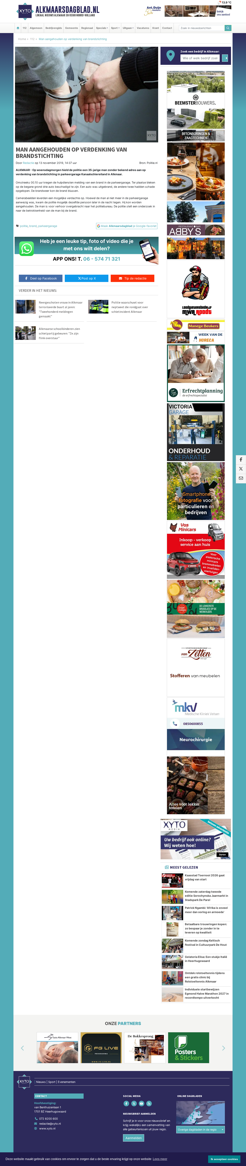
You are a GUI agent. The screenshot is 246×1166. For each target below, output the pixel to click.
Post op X (88, 278)
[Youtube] (141, 1103)
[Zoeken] (228, 28)
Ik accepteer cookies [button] (224, 1159)
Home (22, 39)
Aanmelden (133, 1138)
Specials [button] (101, 28)
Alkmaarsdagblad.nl (67, 9)
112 (25, 28)
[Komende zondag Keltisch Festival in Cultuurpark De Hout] (172, 945)
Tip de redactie (135, 278)
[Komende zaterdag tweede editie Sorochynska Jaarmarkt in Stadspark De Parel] (172, 897)
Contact (167, 28)
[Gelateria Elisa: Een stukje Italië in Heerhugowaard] (172, 962)
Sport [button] (114, 28)
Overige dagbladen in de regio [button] (197, 1129)
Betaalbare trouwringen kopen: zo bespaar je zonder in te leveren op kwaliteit (206, 928)
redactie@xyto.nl (50, 1123)
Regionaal (87, 28)
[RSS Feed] (149, 1103)
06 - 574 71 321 (101, 259)
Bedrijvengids (54, 28)
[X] (134, 1103)
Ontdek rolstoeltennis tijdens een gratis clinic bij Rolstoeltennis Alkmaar (205, 977)
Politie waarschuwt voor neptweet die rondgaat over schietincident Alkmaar (129, 307)
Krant (155, 28)
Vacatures (143, 28)
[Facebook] (126, 1103)
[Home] (18, 28)
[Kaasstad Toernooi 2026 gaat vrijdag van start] (172, 880)
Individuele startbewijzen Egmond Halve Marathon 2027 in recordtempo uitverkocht (207, 993)
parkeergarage (47, 226)
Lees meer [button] (160, 1159)
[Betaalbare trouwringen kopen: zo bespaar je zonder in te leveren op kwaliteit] (172, 929)
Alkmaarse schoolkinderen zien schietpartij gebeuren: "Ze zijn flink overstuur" (59, 333)
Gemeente (71, 28)
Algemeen (36, 28)
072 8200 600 (48, 1118)
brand (33, 226)
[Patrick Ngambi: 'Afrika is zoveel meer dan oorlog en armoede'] (172, 913)
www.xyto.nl (47, 1128)
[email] (241, 478)
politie (24, 226)
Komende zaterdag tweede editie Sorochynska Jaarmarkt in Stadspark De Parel (206, 896)
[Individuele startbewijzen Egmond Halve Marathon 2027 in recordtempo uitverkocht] (172, 994)
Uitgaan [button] (127, 28)
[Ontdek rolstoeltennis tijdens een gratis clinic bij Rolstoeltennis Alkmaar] (172, 978)
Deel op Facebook (43, 278)
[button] (18, 1048)
